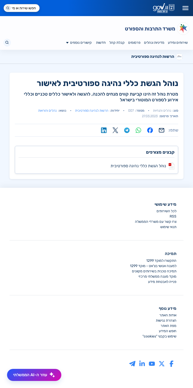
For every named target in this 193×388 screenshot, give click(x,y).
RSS (173, 216)
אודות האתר (167, 315)
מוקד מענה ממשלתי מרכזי (157, 276)
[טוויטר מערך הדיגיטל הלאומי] (162, 363)
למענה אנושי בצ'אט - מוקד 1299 (153, 266)
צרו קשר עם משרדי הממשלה (155, 222)
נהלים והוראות (47, 110)
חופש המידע (167, 331)
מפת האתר (168, 326)
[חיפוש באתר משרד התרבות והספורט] (7, 42)
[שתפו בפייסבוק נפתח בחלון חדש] (150, 130)
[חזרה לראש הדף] (179, 374)
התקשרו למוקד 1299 (161, 260)
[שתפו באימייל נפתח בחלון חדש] (161, 130)
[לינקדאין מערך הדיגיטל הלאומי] (142, 363)
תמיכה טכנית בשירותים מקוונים (154, 271)
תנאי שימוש (168, 227)
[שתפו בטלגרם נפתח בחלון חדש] (127, 130)
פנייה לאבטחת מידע (162, 282)
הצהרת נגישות (166, 320)
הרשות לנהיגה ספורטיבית (91, 110)
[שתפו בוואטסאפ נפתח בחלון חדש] (138, 130)
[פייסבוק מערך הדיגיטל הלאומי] (171, 363)
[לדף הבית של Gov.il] (164, 8)
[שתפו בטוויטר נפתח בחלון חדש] (115, 130)
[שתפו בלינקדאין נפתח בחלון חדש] (104, 130)
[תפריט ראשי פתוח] (185, 8)
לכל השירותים (166, 211)
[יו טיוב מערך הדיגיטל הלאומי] (152, 363)
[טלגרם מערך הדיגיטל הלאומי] (132, 363)
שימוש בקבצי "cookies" (159, 336)
